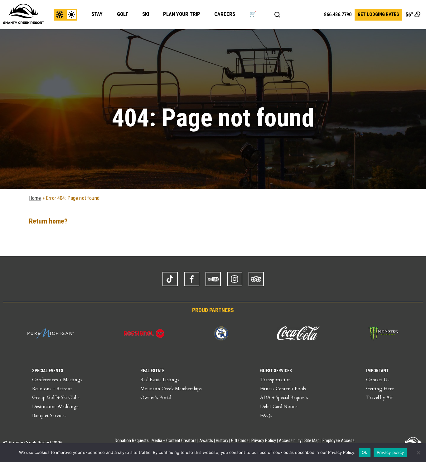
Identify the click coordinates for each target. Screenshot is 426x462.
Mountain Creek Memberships (171, 389)
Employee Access (338, 440)
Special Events (47, 370)
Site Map (312, 440)
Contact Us (378, 380)
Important (377, 370)
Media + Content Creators (174, 440)
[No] (418, 453)
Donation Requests (132, 440)
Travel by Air (379, 397)
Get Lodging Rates (378, 14)
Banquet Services (49, 415)
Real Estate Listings (159, 380)
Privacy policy (390, 452)
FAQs (266, 415)
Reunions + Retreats (52, 389)
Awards (206, 440)
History (222, 440)
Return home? (48, 221)
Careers (224, 14)
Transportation (275, 380)
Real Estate (152, 370)
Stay (97, 14)
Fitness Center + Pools (283, 389)
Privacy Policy (263, 440)
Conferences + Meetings (57, 380)
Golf (122, 14)
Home (35, 198)
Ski (145, 14)
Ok (364, 452)
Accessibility (290, 440)
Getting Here (380, 389)
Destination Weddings (55, 406)
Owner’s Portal (155, 397)
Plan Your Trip (181, 14)
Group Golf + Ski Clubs (56, 397)
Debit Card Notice (279, 406)
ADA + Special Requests (284, 397)
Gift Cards (240, 440)
